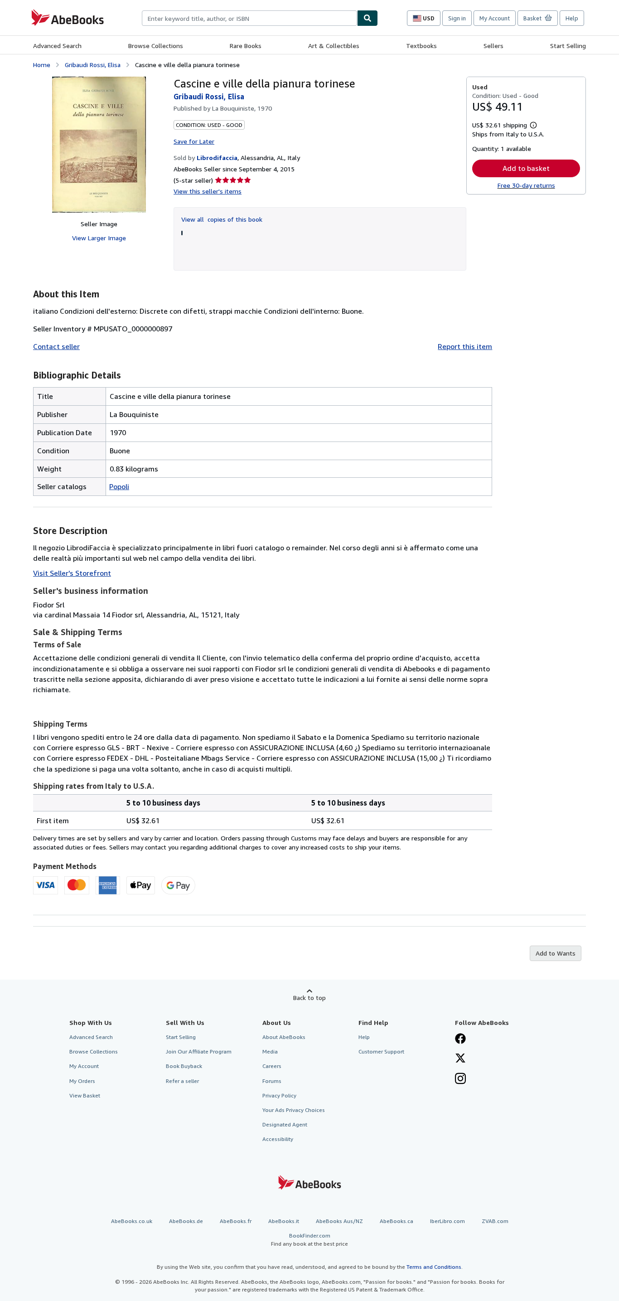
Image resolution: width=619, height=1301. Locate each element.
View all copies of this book (221, 219)
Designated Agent (284, 1124)
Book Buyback (184, 1066)
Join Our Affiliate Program (199, 1051)
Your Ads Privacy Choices (293, 1110)
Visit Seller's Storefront (72, 573)
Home (41, 64)
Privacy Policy (279, 1095)
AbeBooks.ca (396, 1221)
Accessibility (277, 1139)
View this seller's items (208, 191)
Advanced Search (57, 45)
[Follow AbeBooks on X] (460, 1059)
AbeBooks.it (283, 1221)
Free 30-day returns (526, 185)
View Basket (84, 1095)
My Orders (82, 1081)
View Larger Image (99, 238)
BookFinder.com (309, 1239)
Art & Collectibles (333, 45)
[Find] (367, 18)
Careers (271, 1066)
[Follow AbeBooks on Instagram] (460, 1079)
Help (572, 18)
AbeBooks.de (186, 1221)
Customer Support (381, 1051)
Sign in (457, 18)
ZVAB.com (495, 1221)
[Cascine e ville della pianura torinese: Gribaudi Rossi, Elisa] (99, 145)
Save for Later (194, 141)
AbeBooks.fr (235, 1221)
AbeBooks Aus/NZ (339, 1221)
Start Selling (568, 45)
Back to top (309, 997)
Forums (271, 1081)
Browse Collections (155, 45)
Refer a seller (182, 1081)
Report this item (465, 346)
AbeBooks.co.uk (131, 1221)
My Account (494, 18)
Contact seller (56, 346)
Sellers (493, 45)
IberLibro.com (447, 1221)
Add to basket (526, 168)
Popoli (119, 486)
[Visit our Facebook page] (460, 1039)
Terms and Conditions (433, 1266)
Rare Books (245, 45)
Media (270, 1051)
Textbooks (421, 45)
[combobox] (249, 18)
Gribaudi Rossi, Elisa (93, 64)
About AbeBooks (283, 1037)
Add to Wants (555, 953)
